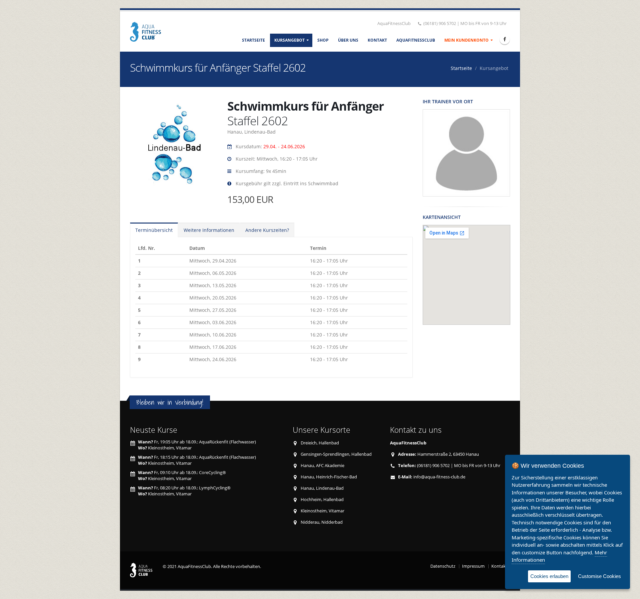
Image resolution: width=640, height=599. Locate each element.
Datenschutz (442, 566)
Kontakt (377, 40)
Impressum (473, 566)
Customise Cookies (599, 576)
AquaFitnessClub (415, 40)
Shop (323, 40)
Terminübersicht (154, 230)
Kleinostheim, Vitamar (322, 511)
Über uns (348, 40)
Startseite (253, 40)
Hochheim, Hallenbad (322, 499)
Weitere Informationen (209, 230)
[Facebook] (505, 39)
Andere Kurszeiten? (267, 230)
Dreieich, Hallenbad (320, 443)
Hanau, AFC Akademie (322, 465)
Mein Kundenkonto (466, 40)
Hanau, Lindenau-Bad (322, 488)
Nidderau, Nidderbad (322, 522)
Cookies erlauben (549, 576)
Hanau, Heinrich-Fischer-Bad (329, 477)
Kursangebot (289, 40)
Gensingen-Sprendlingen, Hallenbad (336, 454)
